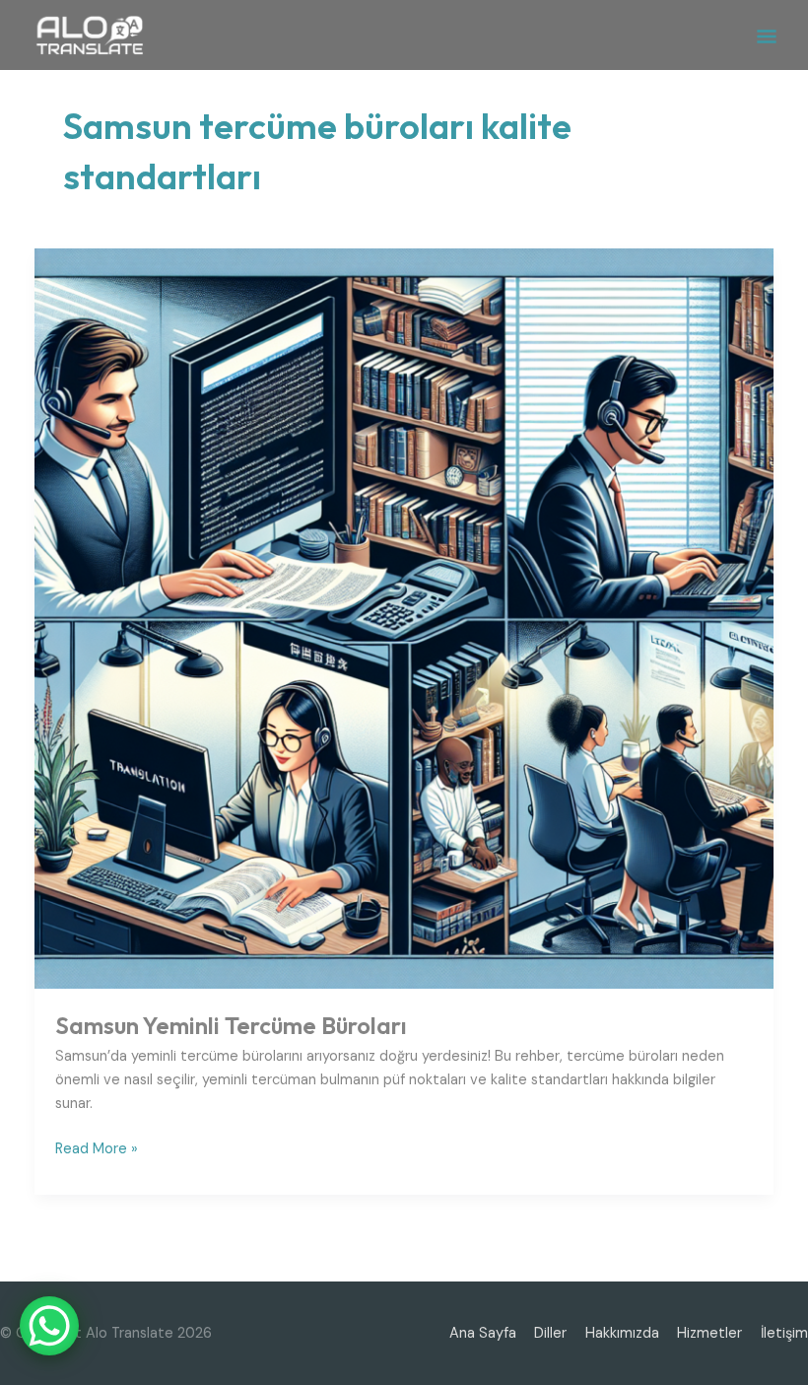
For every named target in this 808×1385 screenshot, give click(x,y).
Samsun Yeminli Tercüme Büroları (231, 1025)
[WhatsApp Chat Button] (49, 1325)
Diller (550, 1333)
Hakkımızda (622, 1333)
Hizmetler (709, 1333)
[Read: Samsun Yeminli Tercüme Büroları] (404, 617)
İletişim (784, 1333)
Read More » (96, 1148)
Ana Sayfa (482, 1333)
